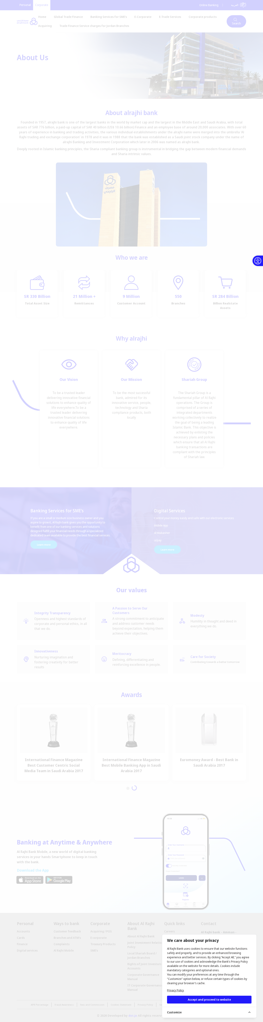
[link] (258, 261)
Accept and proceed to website (209, 999)
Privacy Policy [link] (175, 990)
